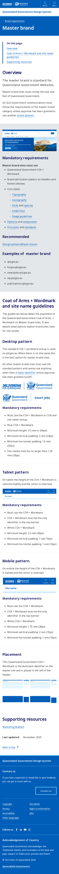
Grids (15, 205)
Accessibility (8, 813)
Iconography (19, 200)
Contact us (45, 790)
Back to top (8, 747)
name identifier (26, 372)
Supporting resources (19, 61)
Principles (13, 227)
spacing (28, 205)
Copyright (7, 804)
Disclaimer (34, 804)
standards (30, 227)
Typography (19, 194)
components (30, 221)
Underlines (18, 211)
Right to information (39, 808)
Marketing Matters (13, 727)
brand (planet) (25, 115)
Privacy (6, 808)
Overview (12, 48)
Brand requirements (15, 21)
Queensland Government (16, 866)
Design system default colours (19, 244)
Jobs (31, 813)
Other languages (10, 817)
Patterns (12, 221)
